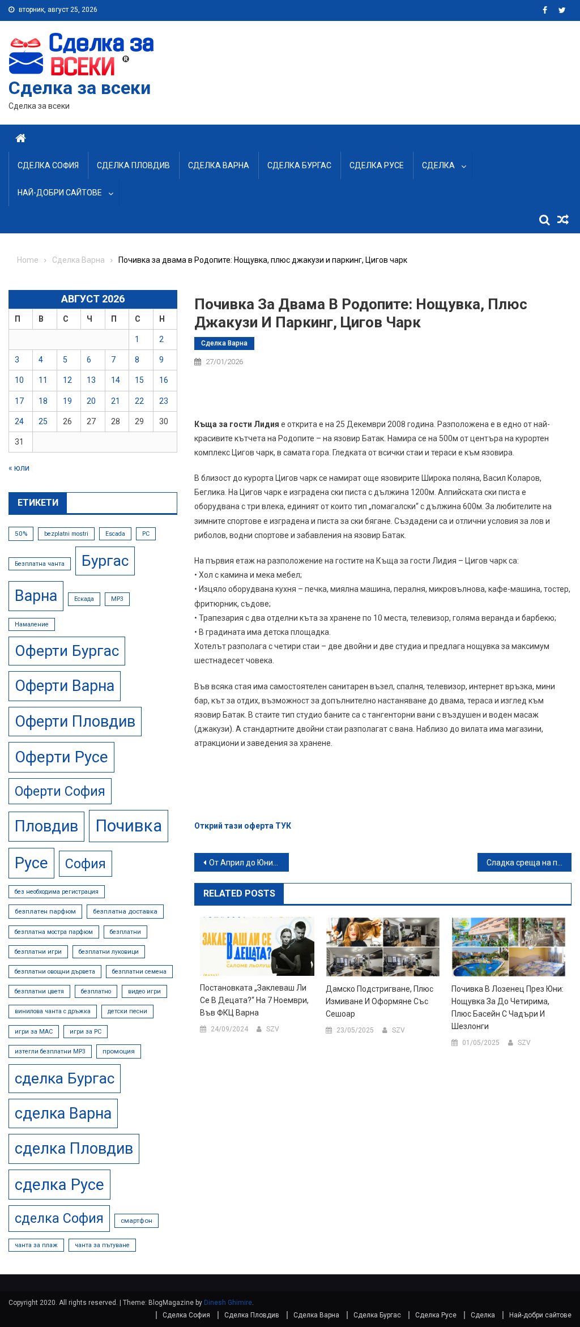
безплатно (96, 991)
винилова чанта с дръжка (53, 1011)
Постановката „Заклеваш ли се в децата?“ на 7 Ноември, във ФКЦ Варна (254, 1000)
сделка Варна (63, 1113)
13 (91, 380)
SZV (272, 1029)
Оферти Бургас (67, 650)
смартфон (136, 1220)
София (85, 864)
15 (139, 380)
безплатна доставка (125, 911)
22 (139, 401)
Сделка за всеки (79, 88)
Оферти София (60, 791)
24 (19, 421)
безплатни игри (38, 951)
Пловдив (46, 826)
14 (115, 380)
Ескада (84, 599)
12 (67, 380)
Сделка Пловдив (133, 165)
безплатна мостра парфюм (54, 932)
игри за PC (85, 1031)
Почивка (128, 825)
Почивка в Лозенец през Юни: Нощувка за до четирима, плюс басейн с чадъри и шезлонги (507, 1007)
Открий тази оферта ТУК (242, 825)
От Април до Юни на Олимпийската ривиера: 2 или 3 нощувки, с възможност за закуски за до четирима (248, 862)
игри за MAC (34, 1031)
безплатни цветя (39, 991)
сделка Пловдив (74, 1149)
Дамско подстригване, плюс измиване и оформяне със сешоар (379, 1001)
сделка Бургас (64, 1078)
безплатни (125, 932)
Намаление (32, 624)
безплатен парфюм (45, 911)
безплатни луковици (109, 951)
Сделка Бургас (299, 165)
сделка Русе (59, 1184)
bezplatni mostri (66, 533)
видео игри (144, 991)
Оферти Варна (64, 686)
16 (163, 380)
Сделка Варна (218, 165)
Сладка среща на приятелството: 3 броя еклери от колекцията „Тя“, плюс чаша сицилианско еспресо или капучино (529, 862)
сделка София (59, 1218)
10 (19, 380)
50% (21, 533)
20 (91, 401)
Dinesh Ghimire (228, 1303)
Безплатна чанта (40, 564)
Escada (115, 533)
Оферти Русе (61, 757)
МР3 (117, 599)
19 (67, 401)
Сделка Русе (376, 165)
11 (43, 380)
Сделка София (48, 165)
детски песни (127, 1011)
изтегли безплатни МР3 (50, 1051)
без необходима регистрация (57, 891)
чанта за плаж (36, 1245)
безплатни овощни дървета (55, 971)
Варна (36, 596)
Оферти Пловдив (75, 721)
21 (115, 401)
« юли (18, 467)
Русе (31, 863)
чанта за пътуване (102, 1245)
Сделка (438, 165)
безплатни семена (139, 971)
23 (163, 401)
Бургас (105, 560)
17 (19, 401)
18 (43, 401)
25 (43, 421)
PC (146, 533)
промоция (119, 1051)
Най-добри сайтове (60, 192)
